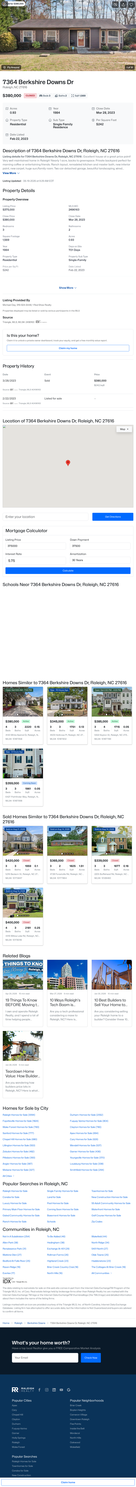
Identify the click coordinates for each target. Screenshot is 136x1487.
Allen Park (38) (10, 1242)
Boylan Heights (78, 1410)
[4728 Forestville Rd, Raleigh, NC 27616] (67, 840)
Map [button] (122, 429)
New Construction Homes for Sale (110, 1197)
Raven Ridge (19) (11, 1267)
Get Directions (113, 516)
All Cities (7, 1175)
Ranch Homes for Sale (15, 1221)
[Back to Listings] (4, 4)
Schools (51, 1221)
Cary (14, 1410)
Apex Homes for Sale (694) (84, 1133)
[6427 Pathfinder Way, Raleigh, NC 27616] (23, 763)
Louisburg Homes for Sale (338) (86, 1163)
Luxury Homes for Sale (15, 1203)
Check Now (91, 1357)
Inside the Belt (77, 1428)
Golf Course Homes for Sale (106, 1215)
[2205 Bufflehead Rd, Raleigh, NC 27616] (112, 840)
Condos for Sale (11, 1197)
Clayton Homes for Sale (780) (85, 1127)
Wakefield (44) (99, 1236)
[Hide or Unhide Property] (115, 4)
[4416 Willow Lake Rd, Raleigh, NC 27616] (23, 902)
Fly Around (13, 67)
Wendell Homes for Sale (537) (86, 1145)
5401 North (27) (100, 1248)
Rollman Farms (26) (57, 1254)
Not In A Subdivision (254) (16, 1236)
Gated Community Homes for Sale (21, 1215)
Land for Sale (54, 1197)
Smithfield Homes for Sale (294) (87, 1169)
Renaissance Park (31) (14, 1248)
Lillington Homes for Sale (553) (19, 1145)
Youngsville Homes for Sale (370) (87, 1157)
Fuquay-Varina (19, 1428)
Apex (14, 1405)
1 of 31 (130, 67)
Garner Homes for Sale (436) (85, 1151)
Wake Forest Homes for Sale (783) (21, 1127)
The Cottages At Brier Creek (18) (109, 1267)
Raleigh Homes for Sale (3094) (19, 1114)
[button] (39, 1389)
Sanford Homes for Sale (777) (18, 1133)
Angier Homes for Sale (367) (18, 1163)
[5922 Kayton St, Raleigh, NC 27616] (112, 701)
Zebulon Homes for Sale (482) (18, 1151)
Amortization (78, 554)
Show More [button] (66, 287)
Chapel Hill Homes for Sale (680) (20, 1139)
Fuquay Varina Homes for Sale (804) (89, 1120)
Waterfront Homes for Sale (106, 1209)
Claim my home (68, 348)
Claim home (68, 1482)
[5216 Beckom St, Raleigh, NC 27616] (23, 840)
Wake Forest (18, 1447)
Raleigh (16, 1442)
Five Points (75, 1424)
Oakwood (75, 1442)
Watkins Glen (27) (12, 1254)
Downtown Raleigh (79, 1419)
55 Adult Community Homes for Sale (111, 1203)
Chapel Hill (17, 1414)
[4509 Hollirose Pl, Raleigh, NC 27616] (67, 701)
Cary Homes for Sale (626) (84, 1139)
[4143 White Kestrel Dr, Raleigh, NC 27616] (23, 701)
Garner (15, 1433)
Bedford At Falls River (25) (16, 1260)
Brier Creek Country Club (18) (62, 1267)
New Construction (21, 1475)
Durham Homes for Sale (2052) (86, 1114)
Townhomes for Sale (102, 1191)
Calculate (68, 570)
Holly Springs (19, 1437)
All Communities (100, 1273)
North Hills (75, 1437)
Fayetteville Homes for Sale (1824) (21, 1120)
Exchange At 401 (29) (58, 1248)
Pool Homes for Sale (58, 1203)
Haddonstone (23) (101, 1260)
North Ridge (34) (100, 1242)
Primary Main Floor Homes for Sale (21, 1209)
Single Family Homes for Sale (62, 1191)
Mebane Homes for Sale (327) (18, 1169)
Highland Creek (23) (57, 1260)
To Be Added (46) (56, 1236)
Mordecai (75, 1433)
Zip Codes (97, 1221)
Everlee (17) (9, 1273)
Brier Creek (76, 1405)
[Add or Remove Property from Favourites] (131, 4)
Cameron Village (78, 1414)
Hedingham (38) (56, 1242)
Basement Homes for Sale (61, 1215)
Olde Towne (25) (100, 1254)
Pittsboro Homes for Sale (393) (19, 1157)
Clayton (16, 1419)
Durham (16, 1424)
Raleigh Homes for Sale (15, 1191)
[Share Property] (123, 4)
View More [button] (9, 173)
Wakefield (75, 1447)
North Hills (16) (55, 1273)
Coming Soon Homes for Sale (63, 1209)
